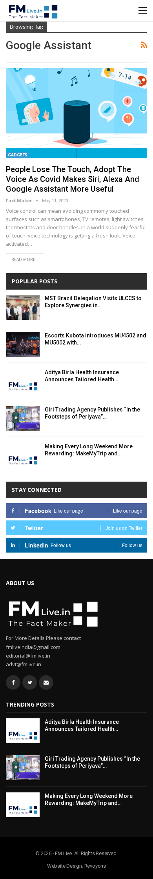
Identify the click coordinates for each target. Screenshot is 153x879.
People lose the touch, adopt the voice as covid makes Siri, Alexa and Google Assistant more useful (72, 179)
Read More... (25, 259)
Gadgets (17, 155)
